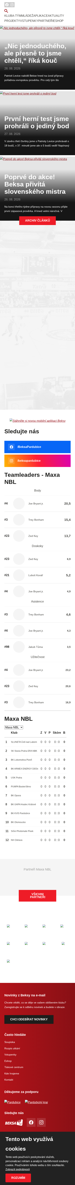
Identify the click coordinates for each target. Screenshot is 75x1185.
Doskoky (37, 546)
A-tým (16, 15)
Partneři (45, 20)
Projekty (12, 20)
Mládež (27, 15)
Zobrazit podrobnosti (17, 1169)
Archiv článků (37, 220)
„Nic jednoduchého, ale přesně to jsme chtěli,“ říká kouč (35, 53)
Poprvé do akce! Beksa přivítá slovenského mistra (35, 184)
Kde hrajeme (11, 1073)
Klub (8, 15)
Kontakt (8, 1079)
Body (37, 490)
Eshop (58, 20)
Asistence (37, 601)
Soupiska (9, 1042)
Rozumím (18, 1177)
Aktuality (56, 15)
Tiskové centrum (13, 1067)
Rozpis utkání (12, 1048)
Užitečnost (37, 657)
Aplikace (40, 15)
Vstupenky (29, 20)
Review (37, 281)
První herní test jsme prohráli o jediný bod (36, 122)
